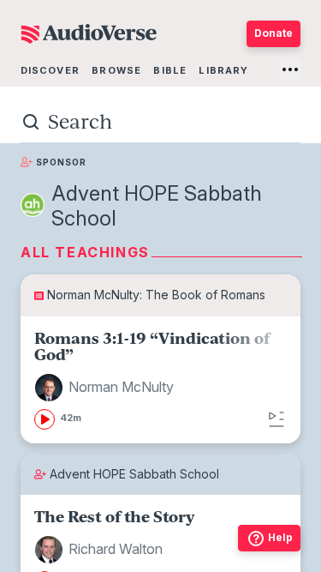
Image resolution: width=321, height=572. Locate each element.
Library (223, 70)
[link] (160, 379)
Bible (170, 70)
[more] (290, 69)
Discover (50, 70)
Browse (116, 70)
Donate (273, 33)
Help (280, 537)
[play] (44, 419)
